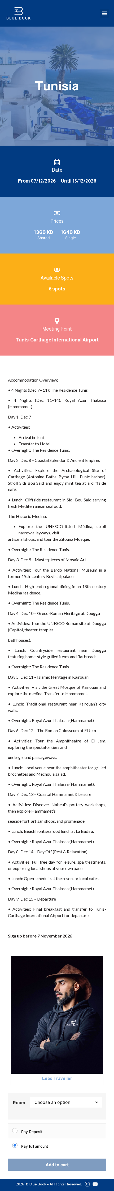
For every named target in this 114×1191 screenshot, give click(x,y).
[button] (104, 13)
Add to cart (57, 1164)
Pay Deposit (31, 1131)
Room (19, 1102)
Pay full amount (34, 1146)
